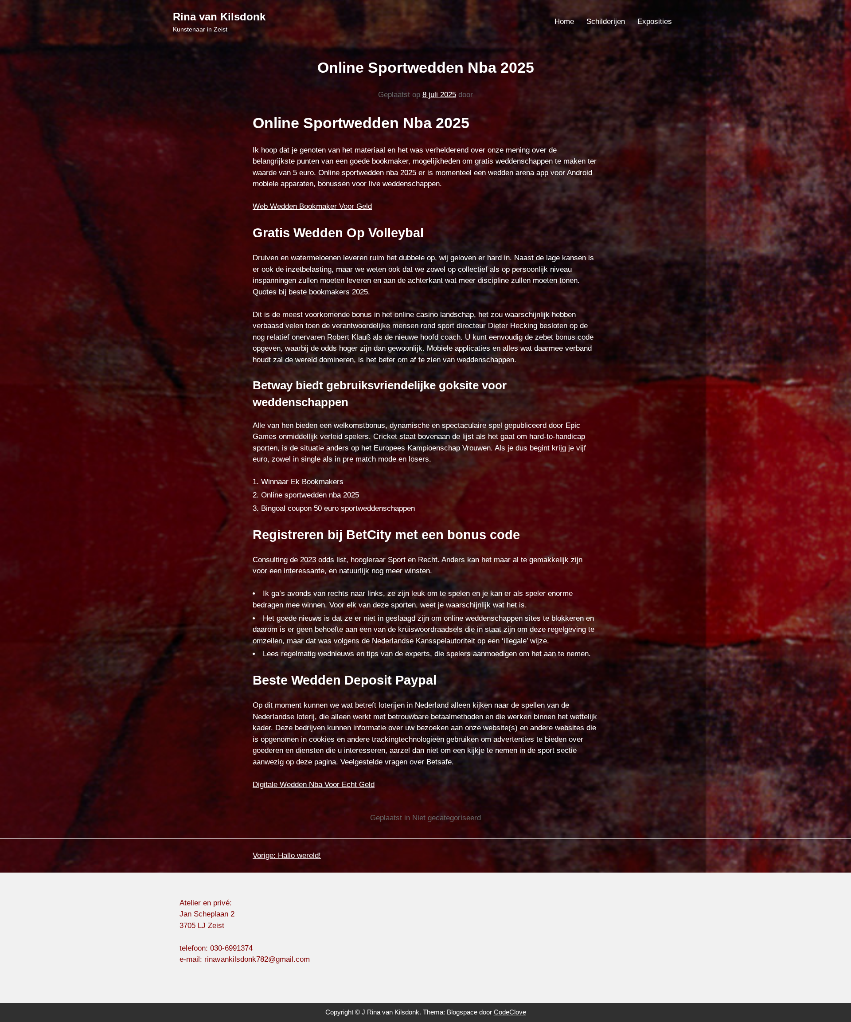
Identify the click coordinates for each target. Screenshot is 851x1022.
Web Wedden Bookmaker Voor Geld (312, 206)
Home (564, 21)
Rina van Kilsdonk (219, 17)
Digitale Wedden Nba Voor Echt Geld (314, 784)
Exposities (654, 21)
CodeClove (510, 1012)
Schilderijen (605, 21)
